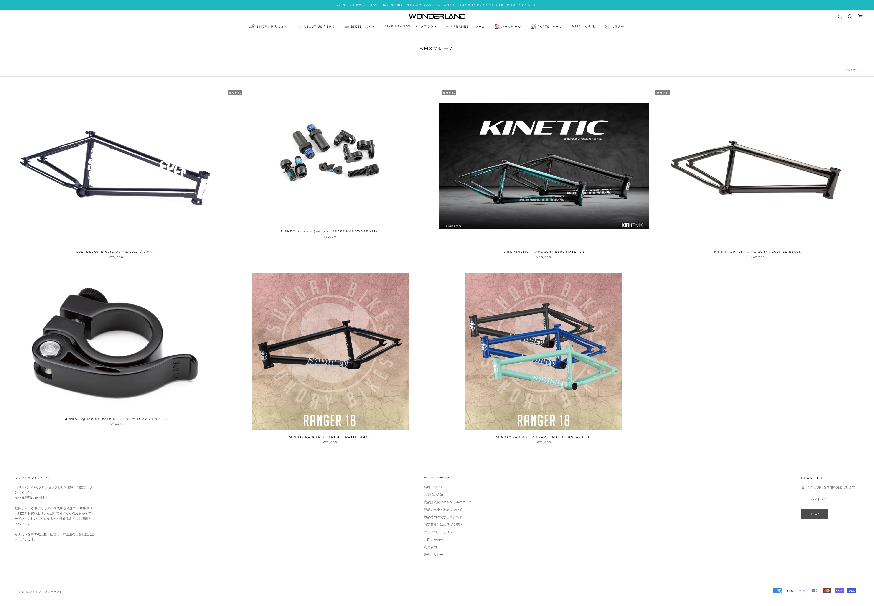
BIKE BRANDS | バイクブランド (410, 26)
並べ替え (853, 70)
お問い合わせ (433, 539)
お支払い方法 (433, 494)
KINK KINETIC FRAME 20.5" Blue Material (544, 251)
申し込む (814, 514)
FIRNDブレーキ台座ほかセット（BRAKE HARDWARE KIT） (330, 231)
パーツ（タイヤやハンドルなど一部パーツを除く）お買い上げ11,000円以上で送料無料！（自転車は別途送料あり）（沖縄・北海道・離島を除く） (437, 4)
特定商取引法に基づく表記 (443, 524)
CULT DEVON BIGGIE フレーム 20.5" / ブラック (116, 251)
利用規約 (430, 547)
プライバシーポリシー (440, 532)
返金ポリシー (433, 555)
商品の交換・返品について (443, 509)
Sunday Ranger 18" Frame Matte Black (330, 437)
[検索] (850, 16)
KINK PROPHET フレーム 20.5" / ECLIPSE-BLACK (758, 251)
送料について (433, 487)
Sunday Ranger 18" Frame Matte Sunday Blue (544, 437)
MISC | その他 (583, 26)
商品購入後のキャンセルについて (448, 502)
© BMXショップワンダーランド (40, 591)
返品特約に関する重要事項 (443, 517)
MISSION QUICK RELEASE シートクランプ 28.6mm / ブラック (116, 419)
